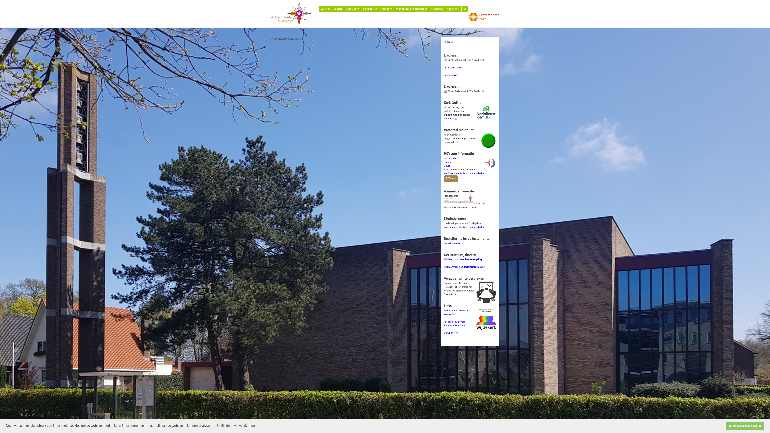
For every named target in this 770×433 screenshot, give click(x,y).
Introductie (450, 158)
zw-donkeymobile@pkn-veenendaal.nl (464, 173)
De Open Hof (451, 333)
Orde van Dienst (452, 67)
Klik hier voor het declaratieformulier (464, 267)
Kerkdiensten (370, 9)
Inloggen (448, 42)
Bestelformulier (452, 243)
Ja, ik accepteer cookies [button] (745, 425)
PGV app (451, 178)
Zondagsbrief (451, 75)
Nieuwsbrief (453, 9)
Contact (338, 9)
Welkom (325, 9)
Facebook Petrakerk (454, 325)
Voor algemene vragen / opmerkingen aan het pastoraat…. (460, 136)
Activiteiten (437, 9)
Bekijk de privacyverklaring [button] (236, 425)
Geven (447, 166)
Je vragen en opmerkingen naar (464, 166)
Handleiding (450, 118)
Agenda (385, 9)
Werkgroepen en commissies (411, 9)
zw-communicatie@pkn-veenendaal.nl (464, 227)
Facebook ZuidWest (454, 322)
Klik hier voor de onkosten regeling (463, 259)
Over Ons (351, 9)
